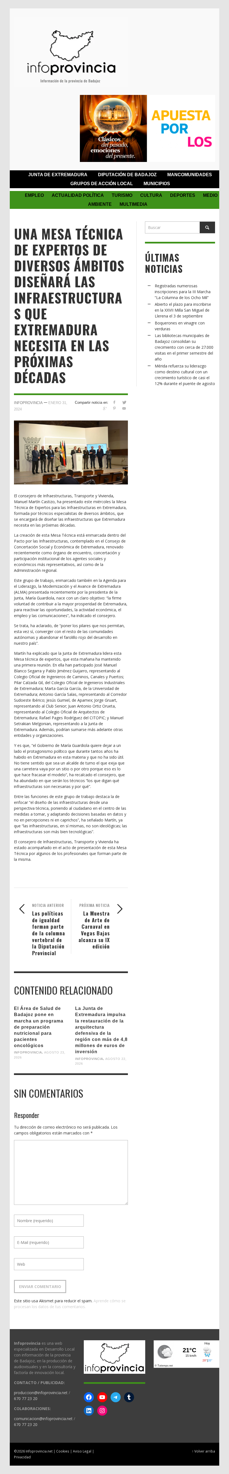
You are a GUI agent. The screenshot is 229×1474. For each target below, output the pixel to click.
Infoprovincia (28, 403)
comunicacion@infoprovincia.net (43, 1418)
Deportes (182, 195)
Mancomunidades (189, 174)
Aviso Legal (82, 1451)
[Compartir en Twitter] (124, 402)
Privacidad (22, 1457)
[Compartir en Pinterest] (114, 408)
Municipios (157, 183)
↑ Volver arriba (203, 1451)
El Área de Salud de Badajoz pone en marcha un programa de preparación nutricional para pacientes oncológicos (38, 1027)
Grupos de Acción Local (101, 183)
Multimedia (133, 204)
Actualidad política (78, 195)
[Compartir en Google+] (104, 408)
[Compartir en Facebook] (114, 402)
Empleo (34, 195)
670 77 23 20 (25, 1398)
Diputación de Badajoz (127, 174)
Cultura (151, 195)
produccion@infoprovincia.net (41, 1392)
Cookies (62, 1451)
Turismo (122, 195)
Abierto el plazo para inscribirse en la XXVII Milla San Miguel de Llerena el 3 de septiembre (183, 310)
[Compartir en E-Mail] (124, 408)
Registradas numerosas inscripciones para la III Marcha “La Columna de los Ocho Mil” (183, 291)
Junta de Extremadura (57, 174)
